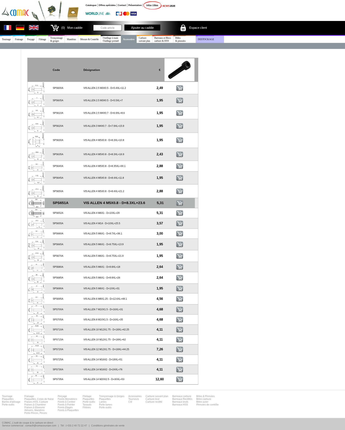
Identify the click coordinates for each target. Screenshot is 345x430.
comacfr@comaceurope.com (40, 425)
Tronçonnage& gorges (56, 39)
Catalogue (91, 5)
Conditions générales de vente (108, 425)
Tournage (6, 39)
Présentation (135, 5)
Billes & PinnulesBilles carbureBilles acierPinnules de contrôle (207, 400)
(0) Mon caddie (71, 27)
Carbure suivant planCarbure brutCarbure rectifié (157, 399)
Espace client (197, 27)
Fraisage (19, 39)
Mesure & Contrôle (89, 39)
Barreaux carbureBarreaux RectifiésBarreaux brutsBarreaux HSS (182, 400)
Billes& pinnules (180, 39)
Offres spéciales (107, 5)
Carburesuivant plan (144, 39)
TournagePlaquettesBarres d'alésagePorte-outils (11, 400)
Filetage (42, 39)
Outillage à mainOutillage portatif (111, 39)
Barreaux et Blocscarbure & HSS (162, 39)
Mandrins (71, 39)
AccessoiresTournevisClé (135, 399)
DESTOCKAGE (206, 39)
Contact (122, 5)
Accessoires (129, 39)
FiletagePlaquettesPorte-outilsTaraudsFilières (89, 402)
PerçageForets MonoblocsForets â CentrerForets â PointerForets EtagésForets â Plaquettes (68, 403)
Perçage (31, 39)
